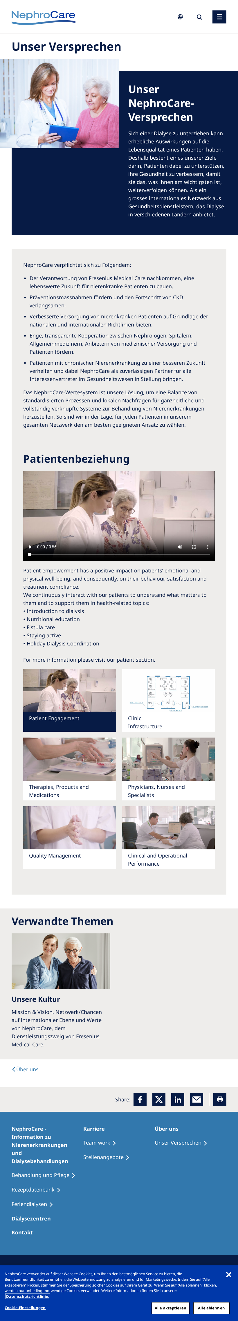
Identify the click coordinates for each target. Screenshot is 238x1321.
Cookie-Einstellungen (25, 1307)
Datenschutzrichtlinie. (27, 1296)
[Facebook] (140, 1099)
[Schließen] (228, 1274)
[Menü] (219, 16)
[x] (158, 1099)
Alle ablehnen (211, 1308)
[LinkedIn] (177, 1099)
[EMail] (196, 1099)
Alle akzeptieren (170, 1308)
